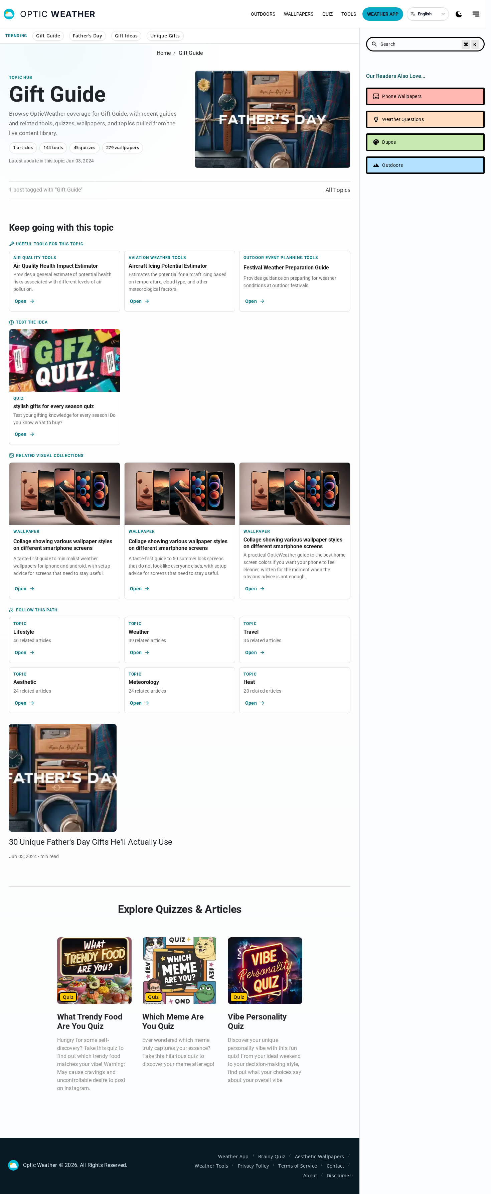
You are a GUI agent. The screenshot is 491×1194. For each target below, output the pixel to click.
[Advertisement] (425, 247)
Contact (335, 1166)
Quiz (327, 14)
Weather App (382, 14)
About (310, 1175)
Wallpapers (298, 14)
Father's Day (87, 35)
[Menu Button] (476, 14)
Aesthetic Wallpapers (319, 1156)
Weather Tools (211, 1166)
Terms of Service (297, 1166)
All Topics (338, 190)
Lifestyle (23, 632)
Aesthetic (24, 682)
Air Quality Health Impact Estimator (55, 266)
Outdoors (263, 14)
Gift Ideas (126, 35)
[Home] (9, 14)
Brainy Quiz (271, 1156)
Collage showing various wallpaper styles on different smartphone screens (62, 544)
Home (164, 53)
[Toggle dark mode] (459, 14)
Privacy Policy (253, 1166)
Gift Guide (48, 35)
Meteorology (144, 682)
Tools (348, 14)
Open (21, 301)
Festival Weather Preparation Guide (286, 267)
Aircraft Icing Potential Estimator (168, 266)
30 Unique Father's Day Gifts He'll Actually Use (90, 842)
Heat (249, 682)
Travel (251, 632)
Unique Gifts (165, 35)
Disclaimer (339, 1175)
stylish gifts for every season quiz (53, 406)
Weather (139, 632)
